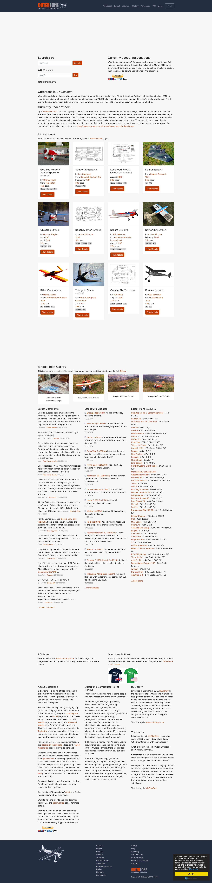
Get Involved (137, 854)
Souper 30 (136, 418)
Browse (125, 6)
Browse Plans (96, 138)
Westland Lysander (140, 474)
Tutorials (100, 857)
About (134, 845)
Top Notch (50, 183)
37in (42, 303)
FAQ (154, 6)
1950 (77, 237)
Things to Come (138, 445)
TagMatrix (42, 731)
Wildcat (134, 569)
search (41, 722)
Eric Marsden (119, 234)
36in (112, 180)
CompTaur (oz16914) (96, 451)
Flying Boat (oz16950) (97, 465)
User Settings (137, 857)
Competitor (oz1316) (47, 572)
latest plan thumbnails (51, 745)
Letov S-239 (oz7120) (97, 500)
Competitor (51, 558)
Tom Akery (118, 294)
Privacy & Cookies (139, 860)
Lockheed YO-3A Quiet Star (144, 421)
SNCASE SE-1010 (139, 480)
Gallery (135, 6)
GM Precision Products (56, 297)
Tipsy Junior (137, 557)
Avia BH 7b (136, 560)
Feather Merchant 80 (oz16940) (101, 532)
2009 (156, 237)
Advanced (145, 6)
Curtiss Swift (137, 572)
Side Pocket (136, 454)
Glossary (135, 851)
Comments (101, 875)
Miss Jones (136, 522)
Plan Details (47, 194)
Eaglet (134, 530)
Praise (99, 869)
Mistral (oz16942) (95, 511)
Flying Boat (136, 460)
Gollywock (136, 536)
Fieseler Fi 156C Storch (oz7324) (102, 560)
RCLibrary (164, 691)
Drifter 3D (51, 583)
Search (109, 6)
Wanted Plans (102, 860)
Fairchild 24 (136, 477)
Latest (117, 6)
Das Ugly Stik (75, 511)
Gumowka (135, 533)
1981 (88, 180)
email (67, 792)
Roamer (134, 451)
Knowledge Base (104, 866)
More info (193, 868)
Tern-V (134, 483)
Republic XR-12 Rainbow (142, 548)
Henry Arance (49, 294)
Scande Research (158, 174)
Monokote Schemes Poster (143, 471)
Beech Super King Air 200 (143, 563)
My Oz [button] (169, 6)
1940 (147, 300)
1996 (119, 243)
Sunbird (134, 457)
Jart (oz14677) (94, 437)
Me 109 (134, 504)
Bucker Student (138, 516)
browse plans (72, 713)
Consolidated (156, 297)
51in (42, 243)
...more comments (46, 607)
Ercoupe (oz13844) (96, 413)
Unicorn (134, 430)
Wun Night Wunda (139, 489)
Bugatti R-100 (137, 539)
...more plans (137, 581)
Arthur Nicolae (155, 234)
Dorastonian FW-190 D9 (142, 510)
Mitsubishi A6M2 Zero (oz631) (101, 574)
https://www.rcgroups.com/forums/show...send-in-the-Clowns (105, 126)
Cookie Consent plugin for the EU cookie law (191, 878)
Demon (56, 438)
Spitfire (134, 507)
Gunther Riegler (50, 234)
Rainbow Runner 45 (140, 498)
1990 (47, 240)
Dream (134, 436)
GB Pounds (168, 661)
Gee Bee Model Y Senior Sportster (147, 413)
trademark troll (49, 111)
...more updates (92, 587)
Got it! (191, 874)
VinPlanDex (153, 736)
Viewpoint (101, 863)
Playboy (50, 575)
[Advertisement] (106, 34)
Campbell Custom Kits (90, 177)
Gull (133, 519)
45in (42, 186)
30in (77, 183)
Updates (100, 872)
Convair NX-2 (137, 448)
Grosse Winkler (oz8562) (98, 489)
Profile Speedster (139, 545)
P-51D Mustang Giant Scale (144, 466)
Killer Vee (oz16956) (96, 423)
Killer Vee (135, 442)
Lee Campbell (84, 174)
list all (55, 716)
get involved (48, 758)
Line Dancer (136, 463)
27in (112, 246)
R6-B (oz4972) (94, 522)
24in (147, 180)
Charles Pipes (49, 180)
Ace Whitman (86, 234)
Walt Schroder (154, 294)
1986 (42, 300)
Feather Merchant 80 (140, 492)
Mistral (134, 486)
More (160, 6)
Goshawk (135, 525)
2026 (119, 177)
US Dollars (115, 664)
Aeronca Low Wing (140, 527)
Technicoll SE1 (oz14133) (98, 475)
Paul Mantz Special (50, 461)
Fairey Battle (137, 495)
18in (77, 240)
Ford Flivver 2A (138, 501)
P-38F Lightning (138, 554)
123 (132, 542)
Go (75, 75)
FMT (47, 237)
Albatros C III (137, 575)
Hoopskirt (52, 497)
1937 (82, 303)
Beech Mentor (51, 428)
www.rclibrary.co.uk (65, 658)
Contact (135, 863)
